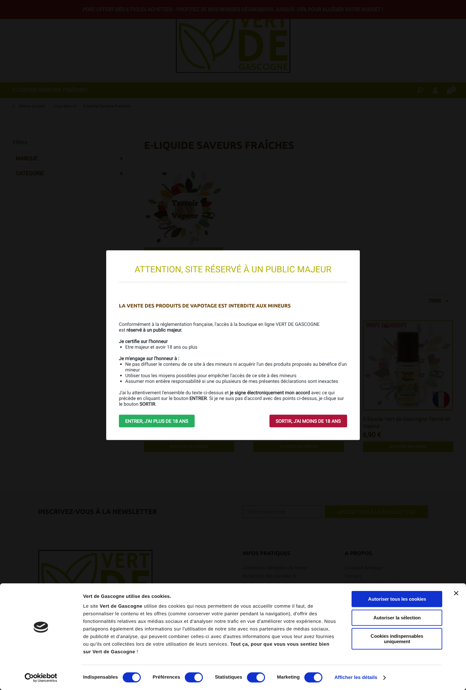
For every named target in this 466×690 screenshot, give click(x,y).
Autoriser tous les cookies (397, 599)
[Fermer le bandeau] (456, 593)
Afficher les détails (355, 677)
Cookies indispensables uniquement (397, 638)
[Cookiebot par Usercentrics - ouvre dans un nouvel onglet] (41, 677)
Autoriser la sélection (397, 617)
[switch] (194, 677)
